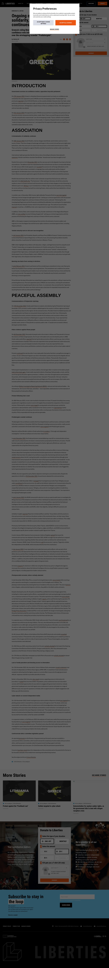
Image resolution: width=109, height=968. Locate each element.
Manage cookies (54, 29)
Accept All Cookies (66, 22)
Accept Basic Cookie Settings (43, 22)
